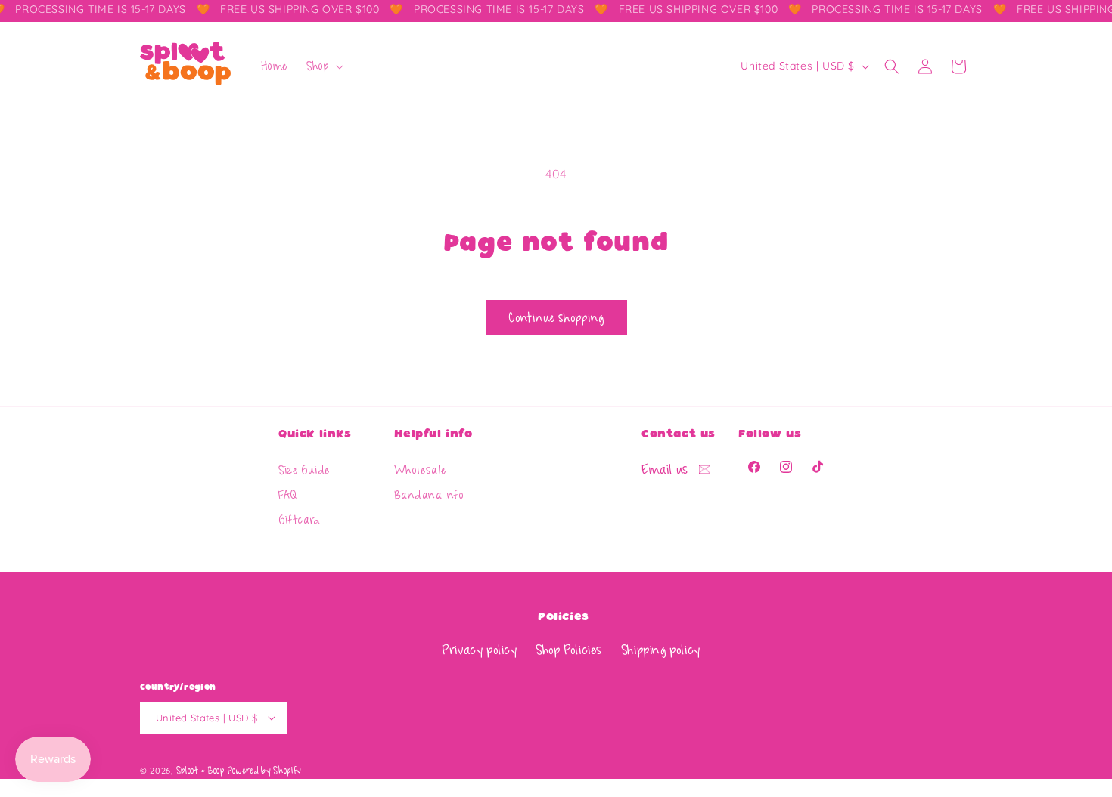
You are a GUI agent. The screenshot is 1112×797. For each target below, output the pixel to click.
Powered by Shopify (264, 771)
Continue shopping (556, 318)
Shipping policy (660, 650)
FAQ (287, 496)
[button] (323, 66)
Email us (666, 470)
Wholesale (420, 471)
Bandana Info (429, 496)
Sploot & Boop (200, 771)
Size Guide (304, 471)
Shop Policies (569, 650)
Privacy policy (479, 650)
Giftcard (299, 521)
